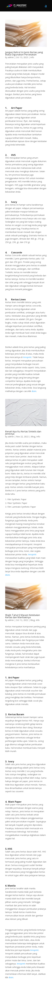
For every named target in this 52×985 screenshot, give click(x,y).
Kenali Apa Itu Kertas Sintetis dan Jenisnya (23, 432)
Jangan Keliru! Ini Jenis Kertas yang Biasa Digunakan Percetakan (24, 53)
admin (11, 57)
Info (32, 57)
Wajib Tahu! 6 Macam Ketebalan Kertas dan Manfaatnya (22, 616)
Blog (33, 436)
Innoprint (27, 357)
